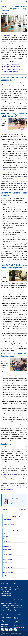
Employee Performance (8, 570)
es (25, 633)
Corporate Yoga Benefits (8, 522)
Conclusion (4, 72)
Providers (16, 621)
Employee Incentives (7, 564)
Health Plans (4, 622)
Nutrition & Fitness (5, 607)
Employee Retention (12, 236)
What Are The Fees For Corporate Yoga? (10, 71)
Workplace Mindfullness (8, 575)
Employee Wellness (7, 551)
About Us (16, 617)
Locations (16, 623)
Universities (4, 626)
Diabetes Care (17, 603)
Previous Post (5, 509)
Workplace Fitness (7, 546)
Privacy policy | (4, 633)
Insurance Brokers (5, 624)
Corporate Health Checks (7, 605)
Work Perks (5, 536)
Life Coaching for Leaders (19, 590)
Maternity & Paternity (19, 605)
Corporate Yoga (5, 35)
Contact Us (16, 618)
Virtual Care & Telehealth (7, 603)
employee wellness (22, 183)
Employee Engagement (8, 572)
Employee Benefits (7, 171)
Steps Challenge (6, 538)
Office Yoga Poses (7, 519)
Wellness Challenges (7, 559)
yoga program (6, 169)
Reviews (15, 625)
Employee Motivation (7, 567)
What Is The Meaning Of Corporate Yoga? (10, 64)
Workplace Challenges (6, 610)
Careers (15, 619)
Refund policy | (16, 633)
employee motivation (12, 477)
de (26, 632)
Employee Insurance (7, 562)
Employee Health (6, 544)
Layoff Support (17, 592)
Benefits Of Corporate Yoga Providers (9, 67)
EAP (4, 533)
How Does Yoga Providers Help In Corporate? (11, 66)
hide (17, 61)
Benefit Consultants (6, 617)
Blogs (15, 622)
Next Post (24, 509)
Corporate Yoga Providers (8, 524)
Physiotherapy (18, 610)
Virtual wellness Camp (6, 612)
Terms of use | (10, 633)
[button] (27, 2)
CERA (15, 589)
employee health (5, 44)
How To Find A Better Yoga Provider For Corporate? (12, 69)
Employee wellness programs (9, 474)
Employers (3, 620)
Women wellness (18, 607)
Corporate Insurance (7, 554)
